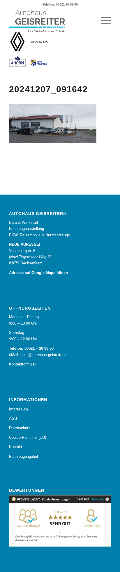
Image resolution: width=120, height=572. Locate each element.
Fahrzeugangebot (23, 456)
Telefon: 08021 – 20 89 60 (31, 348)
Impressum (18, 409)
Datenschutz (19, 428)
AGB (13, 418)
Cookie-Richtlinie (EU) (27, 437)
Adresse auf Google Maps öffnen (38, 273)
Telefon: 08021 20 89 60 (60, 4)
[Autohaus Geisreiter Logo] (50, 20)
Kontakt (15, 447)
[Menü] (103, 20)
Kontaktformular (22, 364)
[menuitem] (103, 20)
